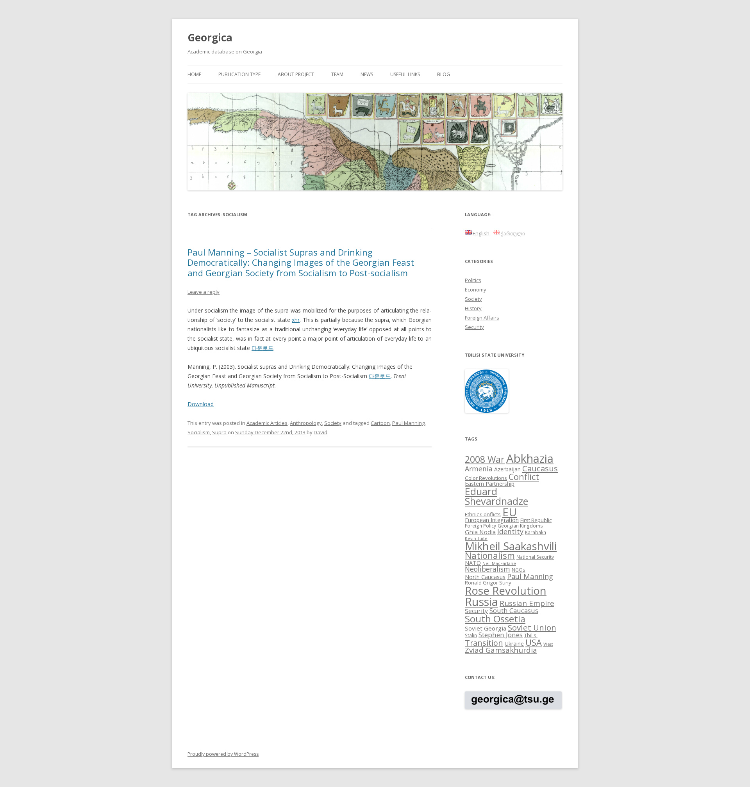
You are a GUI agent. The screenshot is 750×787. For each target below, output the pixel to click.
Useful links (405, 74)
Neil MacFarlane (499, 563)
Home (194, 74)
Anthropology (306, 422)
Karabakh (535, 532)
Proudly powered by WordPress (223, 754)
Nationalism (490, 555)
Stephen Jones (501, 634)
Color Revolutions (486, 477)
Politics (473, 280)
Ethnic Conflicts (483, 514)
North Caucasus (485, 577)
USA (533, 642)
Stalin (471, 635)
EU (509, 512)
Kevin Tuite (476, 538)
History (473, 308)
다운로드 (262, 348)
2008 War (485, 459)
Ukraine (514, 643)
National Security (535, 557)
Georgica (210, 37)
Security (474, 326)
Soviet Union (532, 627)
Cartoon (380, 422)
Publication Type (239, 74)
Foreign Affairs (482, 317)
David (320, 432)
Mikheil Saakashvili (511, 546)
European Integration (492, 520)
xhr (296, 319)
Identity (510, 531)
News (367, 74)
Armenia (479, 468)
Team (337, 74)
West (548, 644)
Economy (475, 289)
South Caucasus (513, 610)
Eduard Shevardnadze (496, 496)
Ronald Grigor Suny (488, 582)
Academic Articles (267, 422)
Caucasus (540, 468)
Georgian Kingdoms (520, 525)
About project (296, 74)
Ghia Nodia (480, 532)
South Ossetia (495, 618)
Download (201, 404)
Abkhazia (530, 458)
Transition (484, 643)
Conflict (524, 476)
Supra (219, 432)
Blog (443, 74)
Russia (481, 601)
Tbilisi (531, 635)
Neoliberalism (487, 569)
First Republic (536, 520)
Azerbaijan (507, 469)
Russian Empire (527, 603)
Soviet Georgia (485, 628)
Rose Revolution (505, 590)
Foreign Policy (480, 525)
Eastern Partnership (489, 483)
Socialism (199, 432)
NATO (473, 563)
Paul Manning (408, 422)
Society (332, 422)
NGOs (518, 570)
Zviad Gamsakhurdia (501, 650)
